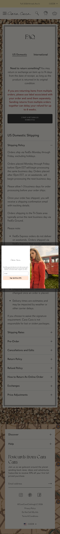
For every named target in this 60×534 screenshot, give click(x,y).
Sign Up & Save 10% (16, 278)
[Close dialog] (56, 247)
